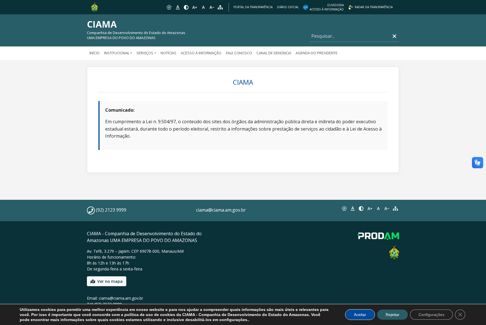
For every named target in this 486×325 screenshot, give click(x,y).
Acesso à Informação (201, 52)
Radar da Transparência (374, 7)
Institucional (116, 52)
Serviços (144, 52)
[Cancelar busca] (394, 36)
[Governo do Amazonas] (94, 7)
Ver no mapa (110, 281)
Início (94, 52)
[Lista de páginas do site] (395, 208)
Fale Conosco (239, 52)
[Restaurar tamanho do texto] (203, 7)
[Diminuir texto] (211, 7)
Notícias (168, 52)
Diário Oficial (288, 7)
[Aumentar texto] (194, 7)
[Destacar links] (177, 7)
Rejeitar (392, 314)
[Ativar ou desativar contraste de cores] (186, 7)
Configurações (431, 314)
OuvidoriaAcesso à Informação (327, 7)
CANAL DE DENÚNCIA (273, 52)
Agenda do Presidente (317, 52)
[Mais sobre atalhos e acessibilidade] (344, 208)
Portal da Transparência (253, 7)
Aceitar (360, 314)
